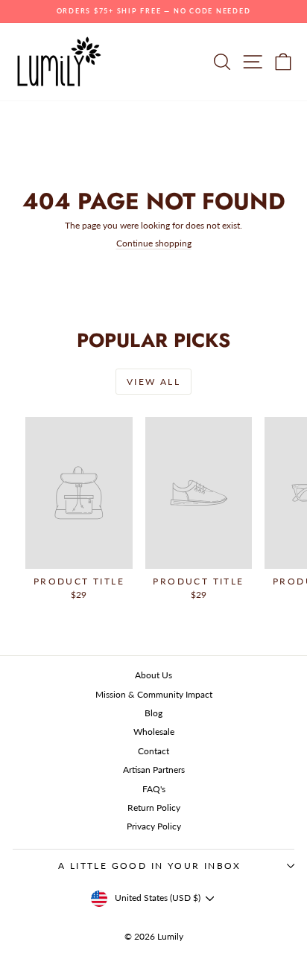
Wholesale (153, 731)
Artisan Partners (154, 769)
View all (153, 381)
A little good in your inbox (149, 865)
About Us (153, 675)
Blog (153, 713)
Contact (153, 750)
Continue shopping (154, 243)
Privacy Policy (154, 826)
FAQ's (153, 788)
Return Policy (153, 807)
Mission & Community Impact (153, 694)
